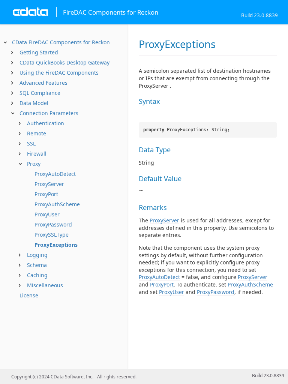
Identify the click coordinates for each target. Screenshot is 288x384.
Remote (36, 133)
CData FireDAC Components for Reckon (61, 42)
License (29, 295)
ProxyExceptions (56, 244)
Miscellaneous (45, 285)
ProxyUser (47, 214)
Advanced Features (44, 82)
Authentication (45, 123)
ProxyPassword (53, 224)
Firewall (36, 153)
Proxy (33, 163)
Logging (37, 254)
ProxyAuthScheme (57, 204)
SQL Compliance (40, 92)
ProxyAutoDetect (55, 173)
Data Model (34, 102)
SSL (31, 143)
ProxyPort (46, 194)
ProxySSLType (51, 234)
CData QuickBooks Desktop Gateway (65, 62)
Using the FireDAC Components (59, 72)
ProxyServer (49, 184)
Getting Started (39, 52)
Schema (37, 264)
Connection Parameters (49, 113)
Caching (37, 275)
